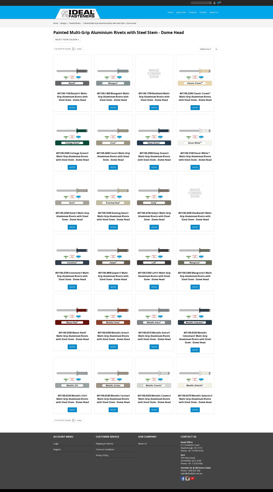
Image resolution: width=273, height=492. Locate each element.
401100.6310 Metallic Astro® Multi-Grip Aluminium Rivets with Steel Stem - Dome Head (154, 336)
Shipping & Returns (104, 443)
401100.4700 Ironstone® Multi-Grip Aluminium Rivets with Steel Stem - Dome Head (72, 276)
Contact (203, 12)
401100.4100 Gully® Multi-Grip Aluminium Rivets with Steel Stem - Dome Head (154, 216)
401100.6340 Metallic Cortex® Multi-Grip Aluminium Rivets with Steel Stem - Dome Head (113, 399)
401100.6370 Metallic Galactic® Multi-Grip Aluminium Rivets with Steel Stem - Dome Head (195, 399)
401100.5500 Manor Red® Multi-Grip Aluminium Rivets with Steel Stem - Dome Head (72, 336)
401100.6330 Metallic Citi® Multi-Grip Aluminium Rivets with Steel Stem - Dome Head (72, 399)
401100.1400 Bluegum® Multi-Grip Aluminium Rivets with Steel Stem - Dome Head (113, 96)
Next (79, 49)
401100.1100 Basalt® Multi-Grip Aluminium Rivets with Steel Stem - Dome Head (72, 96)
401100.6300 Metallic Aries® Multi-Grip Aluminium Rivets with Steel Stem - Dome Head (113, 336)
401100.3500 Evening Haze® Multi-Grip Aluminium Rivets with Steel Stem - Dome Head (113, 216)
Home (170, 12)
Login (55, 443)
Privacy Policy (102, 455)
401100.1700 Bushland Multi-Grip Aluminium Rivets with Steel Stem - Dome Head (154, 96)
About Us (214, 12)
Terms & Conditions (105, 449)
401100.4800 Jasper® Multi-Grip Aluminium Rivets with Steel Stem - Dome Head (113, 276)
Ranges (64, 23)
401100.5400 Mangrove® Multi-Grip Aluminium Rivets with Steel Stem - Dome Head (195, 276)
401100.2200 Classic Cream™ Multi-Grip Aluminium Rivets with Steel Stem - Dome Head (195, 96)
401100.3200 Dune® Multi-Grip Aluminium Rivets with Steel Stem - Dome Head (72, 216)
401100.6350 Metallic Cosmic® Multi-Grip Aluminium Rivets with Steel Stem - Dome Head (154, 399)
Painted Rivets (75, 23)
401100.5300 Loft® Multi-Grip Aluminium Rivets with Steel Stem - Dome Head (154, 276)
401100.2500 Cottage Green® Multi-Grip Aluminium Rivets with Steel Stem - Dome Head (72, 156)
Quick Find (181, 12)
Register (57, 449)
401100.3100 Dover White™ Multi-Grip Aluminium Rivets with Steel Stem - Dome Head (195, 156)
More (72, 107)
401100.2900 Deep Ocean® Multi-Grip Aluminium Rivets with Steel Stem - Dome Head (154, 156)
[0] (218, 2)
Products (193, 12)
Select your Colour (66, 39)
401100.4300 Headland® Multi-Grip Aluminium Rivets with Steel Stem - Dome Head (195, 216)
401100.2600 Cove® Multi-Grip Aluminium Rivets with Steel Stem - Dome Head (113, 156)
